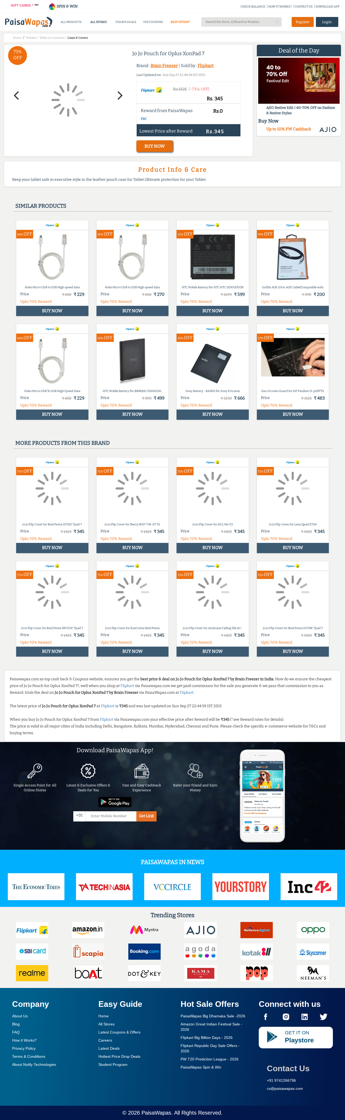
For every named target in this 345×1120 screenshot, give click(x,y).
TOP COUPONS (153, 22)
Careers (105, 1040)
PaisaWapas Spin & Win (201, 1067)
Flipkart (206, 65)
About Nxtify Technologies (34, 1064)
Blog (16, 1024)
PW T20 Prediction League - (210, 1059)
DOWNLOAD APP (328, 6)
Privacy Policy (24, 1048)
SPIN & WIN (67, 6)
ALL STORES (98, 22)
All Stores (106, 1024)
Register (303, 22)
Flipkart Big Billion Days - (207, 1037)
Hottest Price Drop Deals (119, 1056)
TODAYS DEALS (125, 22)
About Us (20, 1016)
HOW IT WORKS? (280, 6)
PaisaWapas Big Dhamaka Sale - (213, 1016)
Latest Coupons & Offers (119, 1032)
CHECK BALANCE (252, 6)
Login (327, 22)
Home (103, 1016)
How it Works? (24, 1040)
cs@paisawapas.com (285, 1088)
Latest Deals (109, 1048)
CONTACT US (304, 6)
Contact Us (288, 1068)
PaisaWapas (156, 1113)
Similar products (40, 206)
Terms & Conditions (28, 1056)
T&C (144, 119)
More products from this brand (62, 443)
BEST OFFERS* (180, 22)
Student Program (112, 1064)
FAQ (16, 1032)
